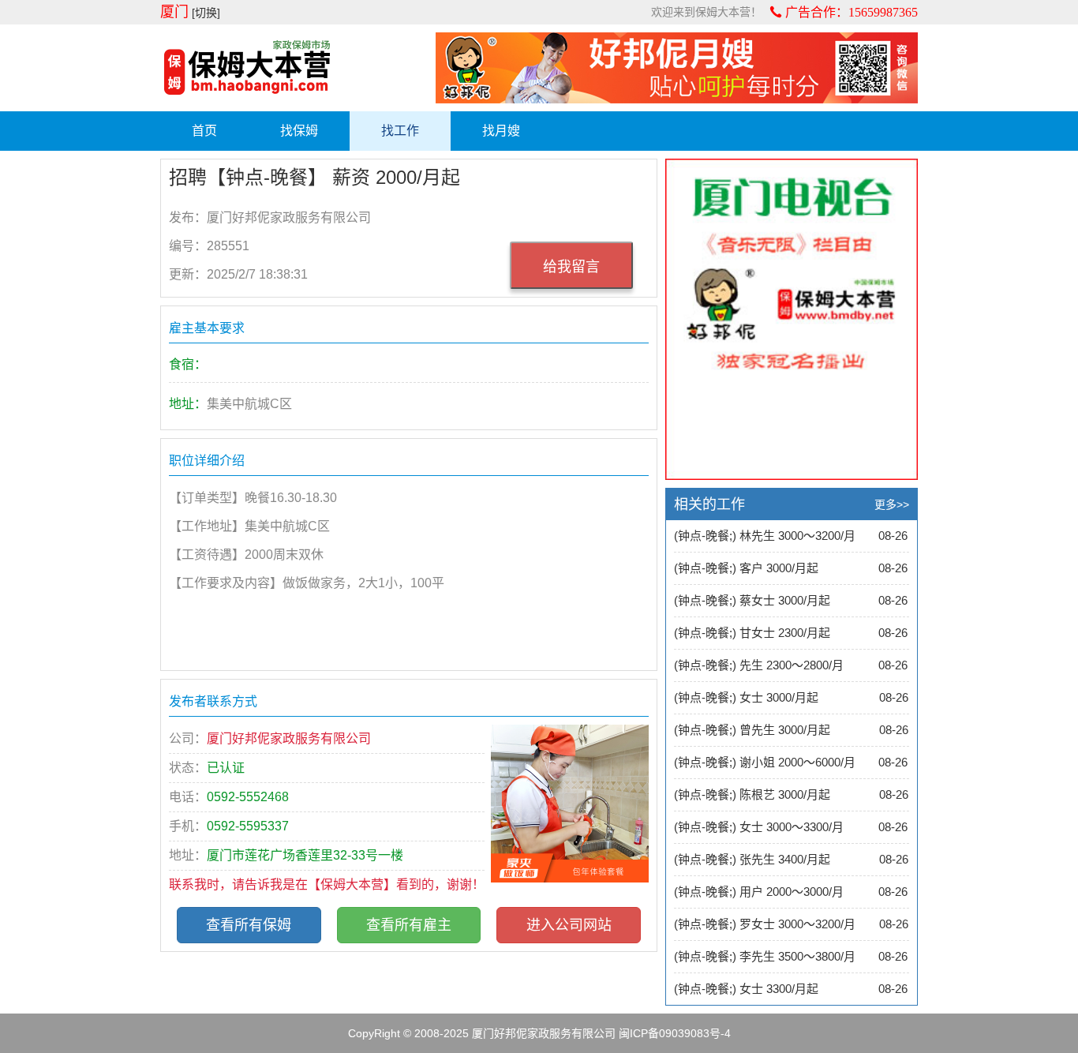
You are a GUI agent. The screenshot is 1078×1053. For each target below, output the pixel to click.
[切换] (206, 12)
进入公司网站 (569, 925)
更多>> (891, 504)
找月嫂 (501, 130)
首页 (204, 130)
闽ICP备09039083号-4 (675, 1033)
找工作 (400, 130)
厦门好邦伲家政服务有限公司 (544, 1033)
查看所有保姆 (248, 925)
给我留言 (571, 267)
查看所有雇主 (408, 925)
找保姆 (299, 130)
